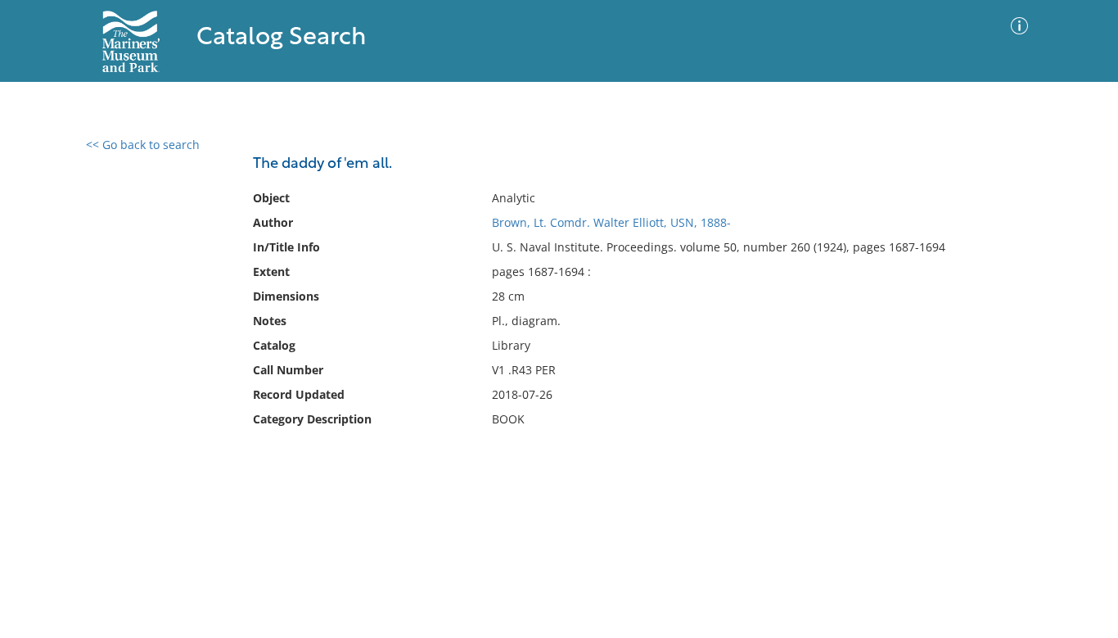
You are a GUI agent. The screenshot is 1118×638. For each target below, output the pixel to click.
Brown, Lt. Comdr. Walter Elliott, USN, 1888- (611, 222)
